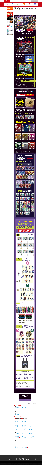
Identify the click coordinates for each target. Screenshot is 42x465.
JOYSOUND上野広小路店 (31, 425)
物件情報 (23, 458)
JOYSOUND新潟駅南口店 (17, 433)
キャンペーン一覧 (16, 452)
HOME (14, 7)
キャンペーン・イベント (17, 7)
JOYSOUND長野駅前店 (30, 433)
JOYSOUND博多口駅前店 (17, 414)
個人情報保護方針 (20, 459)
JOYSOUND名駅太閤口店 (24, 436)
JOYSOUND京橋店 (16, 428)
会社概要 (24, 459)
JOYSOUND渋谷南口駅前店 (24, 407)
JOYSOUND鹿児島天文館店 (31, 450)
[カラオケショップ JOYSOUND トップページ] (9, 459)
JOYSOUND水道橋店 (16, 426)
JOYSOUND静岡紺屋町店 (17, 436)
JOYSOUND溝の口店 (16, 429)
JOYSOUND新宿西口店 (24, 425)
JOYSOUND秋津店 (30, 426)
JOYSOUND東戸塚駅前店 (31, 428)
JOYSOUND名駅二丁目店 (24, 437)
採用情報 (26, 458)
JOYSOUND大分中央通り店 (17, 450)
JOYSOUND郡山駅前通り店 (24, 421)
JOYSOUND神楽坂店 (16, 425)
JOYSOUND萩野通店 (30, 437)
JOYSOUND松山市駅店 (17, 447)
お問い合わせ (28, 459)
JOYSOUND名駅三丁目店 (17, 437)
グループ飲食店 (19, 458)
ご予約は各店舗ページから (10, 8)
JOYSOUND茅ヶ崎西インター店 (24, 429)
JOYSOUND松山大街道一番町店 (24, 447)
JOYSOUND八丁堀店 (23, 426)
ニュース (16, 458)
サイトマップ (16, 459)
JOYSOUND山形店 (16, 421)
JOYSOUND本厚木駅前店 (24, 428)
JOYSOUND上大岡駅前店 (31, 429)
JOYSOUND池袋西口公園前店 (17, 407)
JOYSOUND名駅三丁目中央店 (31, 436)
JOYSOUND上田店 (23, 433)
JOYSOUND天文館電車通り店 (24, 450)
